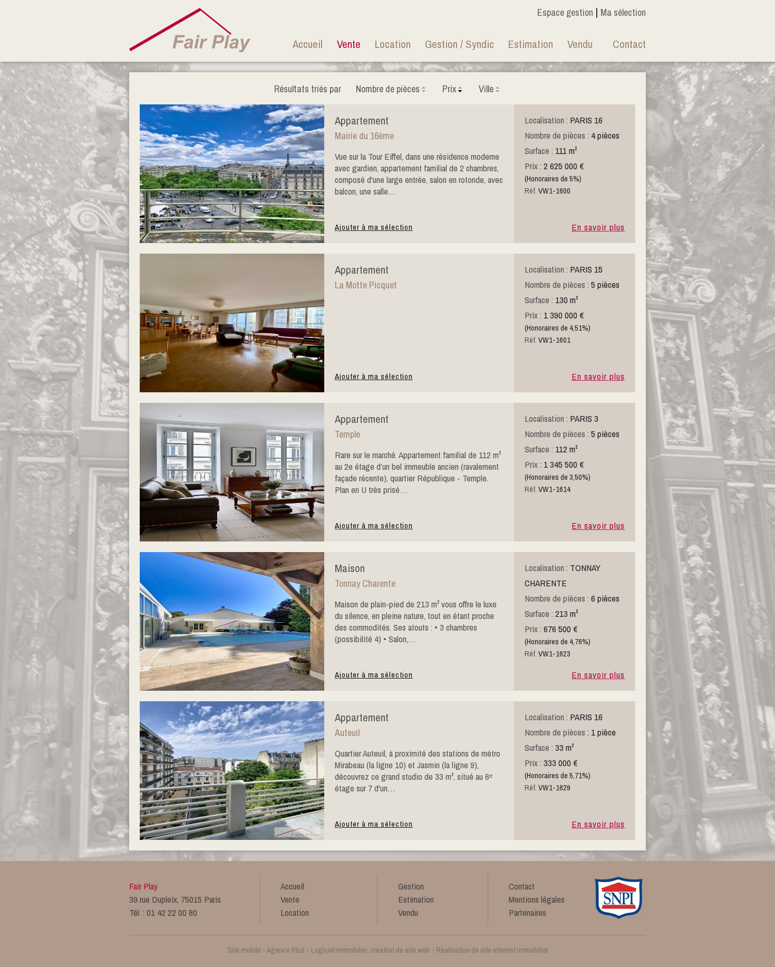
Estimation (530, 44)
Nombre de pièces (388, 88)
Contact (629, 44)
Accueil (308, 44)
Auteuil (347, 732)
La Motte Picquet (366, 285)
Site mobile (244, 949)
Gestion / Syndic (459, 44)
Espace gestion (565, 12)
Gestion (411, 886)
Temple (347, 434)
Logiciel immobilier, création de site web (370, 949)
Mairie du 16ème (364, 135)
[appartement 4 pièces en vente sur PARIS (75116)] (232, 240)
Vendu (580, 44)
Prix (449, 88)
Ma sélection (623, 12)
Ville (486, 88)
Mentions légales (537, 899)
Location (393, 44)
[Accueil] (190, 28)
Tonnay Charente (365, 583)
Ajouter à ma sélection (374, 227)
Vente (349, 44)
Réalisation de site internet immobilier (492, 949)
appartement (362, 120)
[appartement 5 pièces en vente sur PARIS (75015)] (232, 389)
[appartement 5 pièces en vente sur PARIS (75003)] (232, 538)
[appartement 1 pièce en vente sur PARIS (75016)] (232, 837)
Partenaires (527, 912)
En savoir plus (598, 227)
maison (350, 568)
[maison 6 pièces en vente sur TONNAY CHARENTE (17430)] (232, 687)
